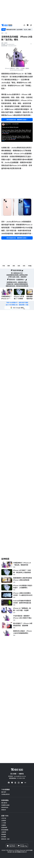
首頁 (2, 33)
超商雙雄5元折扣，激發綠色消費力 (17, 282)
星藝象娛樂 (4, 827)
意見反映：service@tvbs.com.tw (17, 776)
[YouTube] (22, 782)
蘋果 (9, 266)
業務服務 (3, 834)
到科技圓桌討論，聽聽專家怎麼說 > (17, 120)
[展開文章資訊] (31, 44)
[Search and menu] (31, 25)
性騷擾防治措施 (5, 805)
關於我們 (3, 792)
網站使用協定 (4, 807)
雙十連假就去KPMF (17, 273)
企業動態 (3, 820)
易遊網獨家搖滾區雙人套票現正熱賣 (17, 275)
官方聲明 (3, 836)
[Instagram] (18, 782)
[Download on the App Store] (11, 845)
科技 (6, 33)
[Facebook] (8, 782)
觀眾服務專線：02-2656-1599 (17, 778)
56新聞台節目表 (5, 794)
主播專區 (3, 825)
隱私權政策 (4, 803)
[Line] (12, 782)
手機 (3, 266)
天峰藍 (29, 266)
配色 (19, 266)
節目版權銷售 (4, 830)
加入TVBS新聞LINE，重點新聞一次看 (17, 305)
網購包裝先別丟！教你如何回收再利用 (17, 286)
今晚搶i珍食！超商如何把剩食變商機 (17, 284)
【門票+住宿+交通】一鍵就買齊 (17, 277)
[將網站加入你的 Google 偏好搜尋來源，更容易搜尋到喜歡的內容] (17, 307)
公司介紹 (3, 818)
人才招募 (3, 823)
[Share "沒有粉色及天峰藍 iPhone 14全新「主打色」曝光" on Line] (27, 25)
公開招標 (3, 832)
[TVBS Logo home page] (6, 25)
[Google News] (25, 782)
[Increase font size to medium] (24, 25)
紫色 (14, 266)
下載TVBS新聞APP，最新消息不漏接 (17, 302)
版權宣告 (3, 810)
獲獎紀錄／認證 (5, 839)
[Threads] (15, 782)
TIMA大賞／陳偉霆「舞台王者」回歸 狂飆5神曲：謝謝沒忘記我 (19, 29)
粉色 (24, 266)
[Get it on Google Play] (22, 845)
